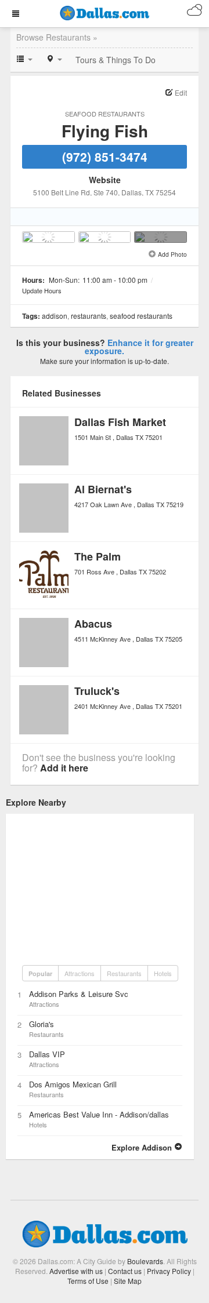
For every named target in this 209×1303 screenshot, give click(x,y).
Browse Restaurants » (57, 37)
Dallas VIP (47, 1054)
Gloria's (41, 1023)
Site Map (128, 1281)
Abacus (93, 623)
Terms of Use (88, 1281)
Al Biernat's (103, 489)
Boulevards (145, 1261)
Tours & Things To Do (115, 59)
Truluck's (97, 690)
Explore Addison (142, 1147)
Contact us (125, 1271)
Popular (40, 973)
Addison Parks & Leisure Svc (78, 993)
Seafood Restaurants (105, 113)
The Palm (97, 556)
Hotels (163, 973)
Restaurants (88, 316)
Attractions (79, 973)
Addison (54, 316)
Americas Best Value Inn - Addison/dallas (99, 1114)
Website (105, 179)
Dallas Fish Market (120, 422)
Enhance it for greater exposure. (139, 346)
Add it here (64, 767)
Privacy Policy (169, 1271)
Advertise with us (76, 1271)
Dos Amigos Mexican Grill (73, 1084)
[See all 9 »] (160, 237)
